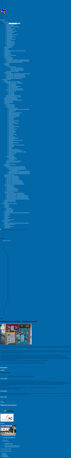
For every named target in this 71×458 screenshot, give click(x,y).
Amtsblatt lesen (10, 58)
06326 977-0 (9, 443)
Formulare (7, 48)
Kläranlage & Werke (8, 102)
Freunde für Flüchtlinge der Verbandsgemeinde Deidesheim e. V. (17, 212)
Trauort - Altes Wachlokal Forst (17, 70)
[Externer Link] (35, 418)
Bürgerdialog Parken (15, 170)
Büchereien (7, 205)
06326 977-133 (7, 375)
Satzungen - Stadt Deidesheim (12, 178)
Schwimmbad (7, 225)
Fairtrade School (12, 121)
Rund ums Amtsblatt (9, 57)
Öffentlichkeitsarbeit (13, 158)
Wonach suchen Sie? (4, 23)
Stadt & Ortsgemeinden (9, 185)
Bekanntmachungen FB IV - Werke (13, 95)
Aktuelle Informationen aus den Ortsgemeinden (16, 166)
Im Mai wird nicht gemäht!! (14, 126)
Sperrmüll (11, 147)
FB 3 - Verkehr (11, 93)
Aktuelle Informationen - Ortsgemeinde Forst (17, 169)
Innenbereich (11, 127)
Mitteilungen (7, 165)
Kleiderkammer (10, 35)
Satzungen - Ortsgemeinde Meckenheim (14, 180)
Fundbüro (7, 49)
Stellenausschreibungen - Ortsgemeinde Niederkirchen (17, 196)
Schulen (6, 218)
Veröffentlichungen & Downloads (15, 150)
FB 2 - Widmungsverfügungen (15, 86)
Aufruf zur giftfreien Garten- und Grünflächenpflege (19, 109)
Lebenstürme (11, 133)
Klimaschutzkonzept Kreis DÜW (13, 162)
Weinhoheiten (7, 227)
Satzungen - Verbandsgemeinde (13, 177)
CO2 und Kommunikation (14, 116)
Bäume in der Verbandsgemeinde (15, 112)
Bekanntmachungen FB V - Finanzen (14, 96)
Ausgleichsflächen (12, 110)
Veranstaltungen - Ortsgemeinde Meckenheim (16, 74)
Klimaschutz (7, 103)
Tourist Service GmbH (9, 226)
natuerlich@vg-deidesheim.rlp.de (62, 387)
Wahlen (6, 202)
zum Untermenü (5, 5)
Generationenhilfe (10, 32)
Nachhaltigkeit (11, 139)
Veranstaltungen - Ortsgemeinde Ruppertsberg (16, 77)
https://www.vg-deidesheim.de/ (12, 446)
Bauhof (6, 80)
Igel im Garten (11, 125)
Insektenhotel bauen (13, 128)
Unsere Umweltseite (11, 106)
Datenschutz (5, 19)
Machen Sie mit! (10, 209)
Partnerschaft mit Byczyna (10, 224)
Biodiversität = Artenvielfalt (14, 115)
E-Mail (5, 376)
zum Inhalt (4, 1)
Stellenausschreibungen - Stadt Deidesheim (15, 193)
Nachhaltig (11, 135)
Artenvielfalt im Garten (13, 108)
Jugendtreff (7, 213)
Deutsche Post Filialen (11, 28)
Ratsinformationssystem (9, 174)
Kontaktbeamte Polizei (11, 36)
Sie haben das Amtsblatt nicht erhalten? (14, 62)
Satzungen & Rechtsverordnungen (11, 175)
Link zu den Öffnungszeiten (5, 448)
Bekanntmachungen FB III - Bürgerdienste (15, 89)
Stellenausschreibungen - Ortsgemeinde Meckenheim (17, 195)
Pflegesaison (11, 141)
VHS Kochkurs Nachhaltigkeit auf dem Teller (17, 151)
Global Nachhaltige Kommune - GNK (14, 160)
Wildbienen (11, 155)
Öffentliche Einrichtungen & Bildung (9, 203)
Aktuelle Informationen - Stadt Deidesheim (17, 167)
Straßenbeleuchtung (11, 42)
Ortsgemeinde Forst (11, 187)
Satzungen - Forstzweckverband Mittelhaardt (15, 183)
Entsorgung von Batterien (14, 120)
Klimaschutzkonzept (11, 104)
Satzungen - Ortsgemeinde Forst (13, 179)
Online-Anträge (8, 56)
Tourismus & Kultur (6, 220)
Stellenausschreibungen (9, 192)
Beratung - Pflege (10, 25)
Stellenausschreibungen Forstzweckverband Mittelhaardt (18, 198)
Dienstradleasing (12, 117)
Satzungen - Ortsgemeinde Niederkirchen (15, 181)
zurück (1, 401)
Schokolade (11, 143)
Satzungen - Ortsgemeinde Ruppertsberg (15, 182)
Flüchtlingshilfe (10, 30)
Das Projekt (9, 208)
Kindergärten (7, 214)
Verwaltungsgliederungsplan (10, 201)
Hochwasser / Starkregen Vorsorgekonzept (13, 100)
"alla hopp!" (7, 204)
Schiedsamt (9, 40)
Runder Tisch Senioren (11, 39)
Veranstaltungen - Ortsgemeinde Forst (14, 78)
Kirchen (6, 216)
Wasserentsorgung (10, 43)
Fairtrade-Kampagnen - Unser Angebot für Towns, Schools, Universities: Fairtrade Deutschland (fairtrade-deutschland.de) (24, 364)
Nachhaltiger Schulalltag (13, 138)
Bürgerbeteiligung (8, 47)
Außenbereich (11, 111)
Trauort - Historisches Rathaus (17, 67)
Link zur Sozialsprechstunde (5, 451)
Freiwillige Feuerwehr (9, 211)
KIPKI (8, 163)
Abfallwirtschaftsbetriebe (12, 24)
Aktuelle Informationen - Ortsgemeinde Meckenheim (19, 171)
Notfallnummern (8, 54)
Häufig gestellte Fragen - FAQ (12, 34)
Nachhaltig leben (12, 136)
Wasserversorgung (10, 44)
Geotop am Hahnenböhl (13, 123)
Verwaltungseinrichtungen (10, 200)
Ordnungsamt (9, 38)
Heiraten (8, 65)
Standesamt (7, 64)
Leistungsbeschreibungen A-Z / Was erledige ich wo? (15, 50)
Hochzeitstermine (12, 66)
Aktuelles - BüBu (10, 210)
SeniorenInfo (7, 63)
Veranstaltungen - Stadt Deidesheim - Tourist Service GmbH (18, 73)
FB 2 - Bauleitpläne (12, 85)
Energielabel (11, 119)
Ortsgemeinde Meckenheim (12, 188)
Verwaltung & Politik (6, 79)
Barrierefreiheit (5, 20)
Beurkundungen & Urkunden (12, 71)
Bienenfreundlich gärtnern (14, 113)
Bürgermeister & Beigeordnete (11, 97)
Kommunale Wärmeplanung (10, 164)
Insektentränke (12, 129)
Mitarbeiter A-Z (8, 51)
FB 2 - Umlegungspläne (13, 87)
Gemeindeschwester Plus (12, 31)
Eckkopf (6, 221)
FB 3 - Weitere (11, 94)
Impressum (4, 17)
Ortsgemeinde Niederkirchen (12, 189)
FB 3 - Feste (11, 92)
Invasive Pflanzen (12, 131)
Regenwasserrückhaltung (14, 142)
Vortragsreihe (11, 159)
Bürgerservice (5, 21)
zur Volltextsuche (5, 7)
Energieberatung (12, 157)
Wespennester (12, 154)
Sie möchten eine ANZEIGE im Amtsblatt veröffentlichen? (18, 61)
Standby (10, 148)
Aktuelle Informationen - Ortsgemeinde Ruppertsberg (19, 173)
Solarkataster (11, 146)
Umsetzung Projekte (11, 156)
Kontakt (4, 16)
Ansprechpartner (8, 23)
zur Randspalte (5, 2)
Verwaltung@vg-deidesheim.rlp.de (12, 445)
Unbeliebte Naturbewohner (14, 149)
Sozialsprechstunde (10, 41)
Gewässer (11, 124)
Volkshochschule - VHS (9, 219)
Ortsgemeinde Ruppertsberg (12, 190)
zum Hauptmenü (5, 3)
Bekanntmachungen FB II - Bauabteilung (15, 82)
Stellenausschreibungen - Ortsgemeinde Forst (16, 194)
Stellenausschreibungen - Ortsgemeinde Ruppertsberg (17, 197)
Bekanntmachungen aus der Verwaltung (12, 81)
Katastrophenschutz (9, 101)
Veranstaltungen (8, 72)
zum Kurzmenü (5, 6)
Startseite (4, 231)
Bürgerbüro (9, 27)
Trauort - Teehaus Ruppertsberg (17, 69)
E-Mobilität (11, 118)
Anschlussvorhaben (11, 105)
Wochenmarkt (9, 46)
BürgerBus (7, 206)
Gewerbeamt (9, 33)
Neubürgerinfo (8, 52)
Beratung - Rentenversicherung (13, 26)
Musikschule (7, 217)
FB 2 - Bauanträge (12, 84)
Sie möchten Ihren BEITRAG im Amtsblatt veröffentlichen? (18, 59)
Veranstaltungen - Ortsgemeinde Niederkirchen (16, 75)
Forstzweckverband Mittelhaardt (11, 98)
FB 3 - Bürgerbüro (12, 90)
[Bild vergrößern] (8, 435)
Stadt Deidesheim (10, 186)
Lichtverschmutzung (13, 134)
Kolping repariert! (12, 132)
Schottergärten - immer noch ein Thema (16, 144)
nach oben (2, 402)
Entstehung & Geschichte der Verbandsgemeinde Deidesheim (17, 223)
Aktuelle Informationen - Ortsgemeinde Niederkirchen (19, 172)
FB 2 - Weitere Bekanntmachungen (16, 88)
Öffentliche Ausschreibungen (10, 55)
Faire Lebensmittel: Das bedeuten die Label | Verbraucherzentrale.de (43, 394)
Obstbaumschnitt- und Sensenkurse (16, 140)
